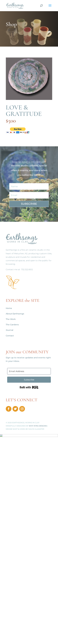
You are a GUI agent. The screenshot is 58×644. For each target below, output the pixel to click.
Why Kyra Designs (38, 426)
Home (9, 308)
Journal (9, 330)
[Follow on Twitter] (15, 409)
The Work (11, 319)
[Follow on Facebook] (8, 409)
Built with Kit (29, 387)
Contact (10, 335)
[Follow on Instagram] (22, 409)
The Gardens (12, 324)
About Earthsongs (15, 313)
